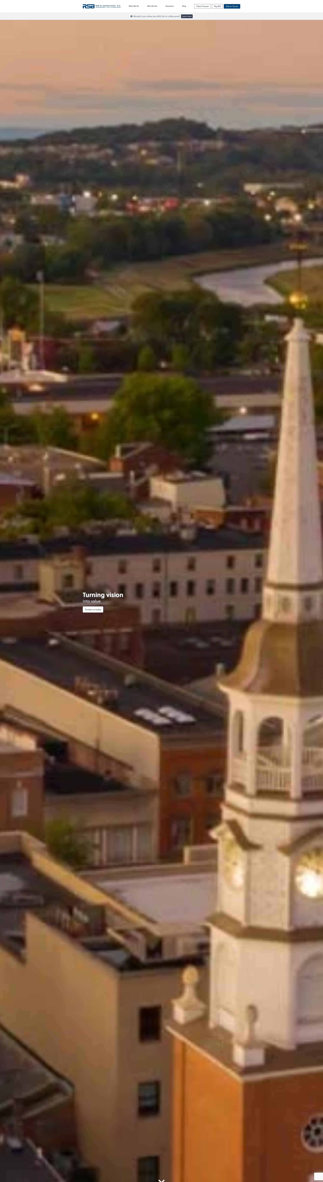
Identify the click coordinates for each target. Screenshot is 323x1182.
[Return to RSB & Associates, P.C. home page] (102, 6)
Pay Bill (217, 6)
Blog (184, 6)
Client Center (202, 6)
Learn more (187, 16)
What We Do (134, 6)
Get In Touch (232, 6)
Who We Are (152, 6)
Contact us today (93, 609)
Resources (170, 6)
